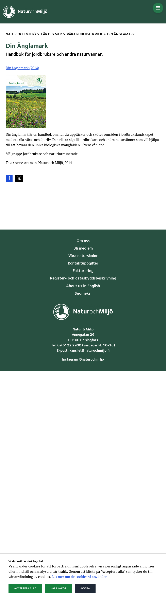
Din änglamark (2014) (22, 68)
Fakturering (83, 271)
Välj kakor (58, 588)
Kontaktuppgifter (83, 263)
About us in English (83, 286)
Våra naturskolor (83, 256)
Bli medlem (83, 249)
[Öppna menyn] (158, 8)
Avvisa (85, 588)
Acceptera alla (25, 588)
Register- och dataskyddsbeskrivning (83, 278)
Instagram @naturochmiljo (83, 359)
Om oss (83, 241)
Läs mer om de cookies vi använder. (79, 576)
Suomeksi (83, 294)
